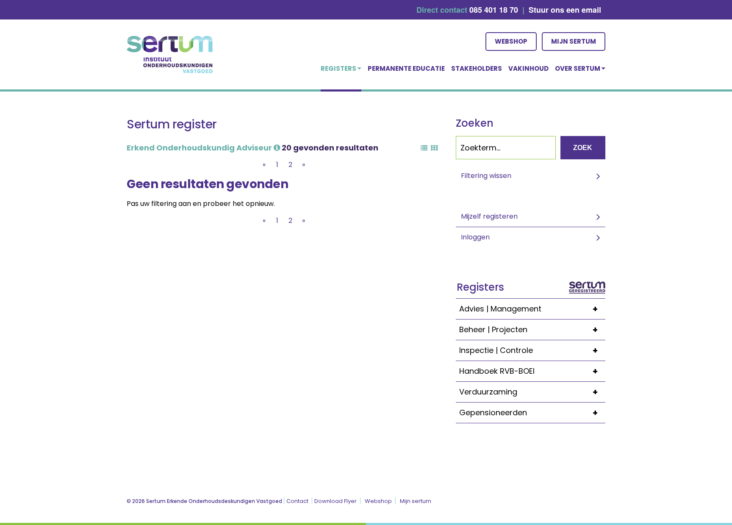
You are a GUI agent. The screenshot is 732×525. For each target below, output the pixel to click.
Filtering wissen (486, 176)
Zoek (582, 147)
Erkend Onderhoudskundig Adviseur (200, 147)
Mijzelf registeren (489, 216)
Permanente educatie (406, 68)
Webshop (511, 41)
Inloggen (475, 237)
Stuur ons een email (565, 9)
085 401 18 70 (493, 9)
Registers (339, 68)
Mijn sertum (573, 41)
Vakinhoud (528, 68)
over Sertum (578, 68)
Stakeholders (476, 68)
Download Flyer (335, 501)
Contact (297, 501)
